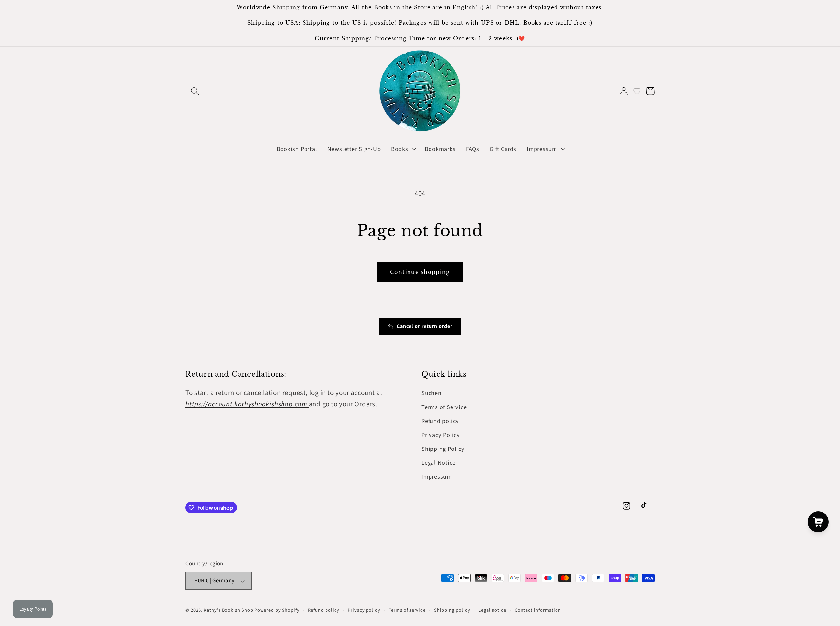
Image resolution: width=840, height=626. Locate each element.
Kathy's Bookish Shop (228, 610)
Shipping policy (452, 610)
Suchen (431, 393)
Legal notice (492, 610)
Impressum (436, 476)
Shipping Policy (443, 449)
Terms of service (407, 610)
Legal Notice (438, 462)
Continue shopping (420, 272)
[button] (194, 91)
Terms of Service (444, 407)
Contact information (538, 610)
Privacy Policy (440, 435)
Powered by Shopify (276, 610)
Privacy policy (364, 610)
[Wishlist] (637, 91)
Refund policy (440, 421)
